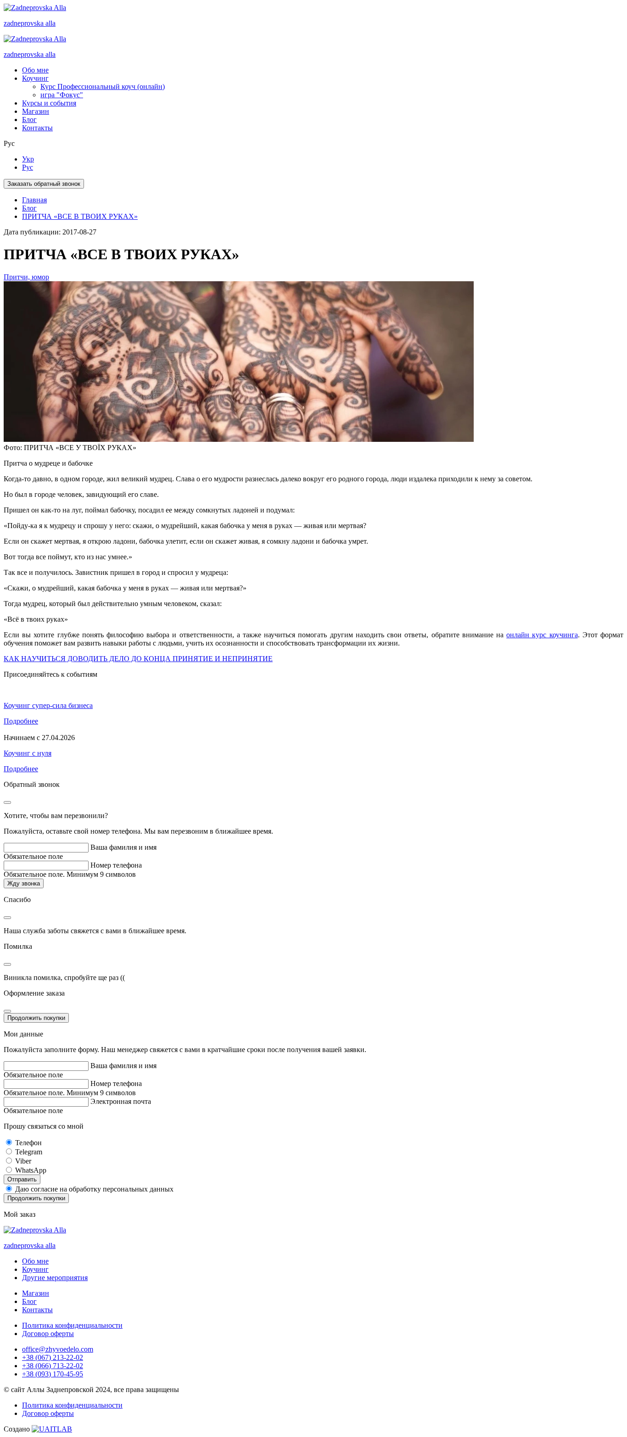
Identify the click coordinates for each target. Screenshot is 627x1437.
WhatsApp (30, 1170)
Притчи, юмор (26, 277)
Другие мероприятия (55, 1277)
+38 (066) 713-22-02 (52, 1366)
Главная (34, 200)
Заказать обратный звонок (43, 183)
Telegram (28, 1152)
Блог (29, 119)
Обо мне (35, 70)
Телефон (28, 1143)
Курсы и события (49, 103)
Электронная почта (120, 1101)
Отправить (22, 1179)
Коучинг (35, 78)
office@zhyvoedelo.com (57, 1349)
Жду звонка (23, 883)
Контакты (37, 128)
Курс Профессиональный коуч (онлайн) (102, 86)
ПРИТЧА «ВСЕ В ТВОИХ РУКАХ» (80, 216)
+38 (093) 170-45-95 (52, 1374)
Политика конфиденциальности (72, 1325)
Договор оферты (48, 1333)
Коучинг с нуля (27, 753)
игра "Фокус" (61, 95)
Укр (28, 159)
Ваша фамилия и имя (123, 847)
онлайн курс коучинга (541, 635)
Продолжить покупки (36, 1017)
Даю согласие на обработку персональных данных (94, 1189)
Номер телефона (116, 865)
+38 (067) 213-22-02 (52, 1357)
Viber (23, 1161)
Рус (27, 167)
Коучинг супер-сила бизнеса (48, 705)
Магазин (35, 111)
